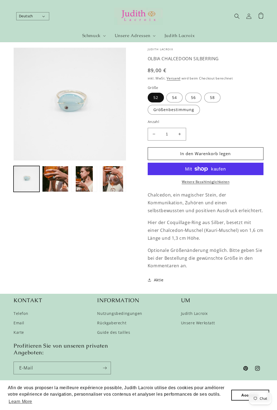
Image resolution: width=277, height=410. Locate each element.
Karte (19, 332)
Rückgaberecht (111, 322)
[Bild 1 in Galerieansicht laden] (26, 179)
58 (212, 97)
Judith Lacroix (194, 313)
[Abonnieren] (105, 368)
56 (193, 97)
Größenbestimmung (173, 109)
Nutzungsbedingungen (119, 313)
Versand (173, 78)
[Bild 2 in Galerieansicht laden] (55, 179)
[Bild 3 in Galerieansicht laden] (84, 179)
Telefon (21, 313)
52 (155, 97)
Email (19, 322)
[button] (91, 36)
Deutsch (26, 16)
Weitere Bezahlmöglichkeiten (206, 181)
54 (174, 97)
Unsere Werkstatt (198, 322)
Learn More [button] (20, 401)
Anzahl (153, 121)
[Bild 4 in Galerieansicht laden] (113, 179)
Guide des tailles (113, 332)
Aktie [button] (159, 279)
